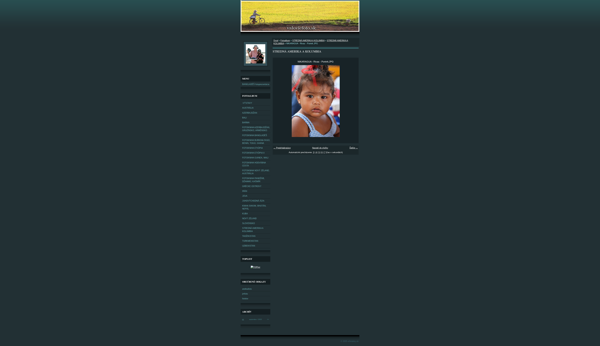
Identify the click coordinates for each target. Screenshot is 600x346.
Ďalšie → (354, 148)
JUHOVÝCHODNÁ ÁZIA (253, 201)
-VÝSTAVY (247, 103)
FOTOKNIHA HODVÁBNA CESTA (254, 164)
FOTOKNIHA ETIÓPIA (252, 148)
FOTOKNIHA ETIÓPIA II (253, 153)
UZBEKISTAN (248, 246)
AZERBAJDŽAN (249, 113)
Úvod (275, 40)
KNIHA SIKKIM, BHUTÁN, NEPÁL (254, 207)
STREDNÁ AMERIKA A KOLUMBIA (308, 40)
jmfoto (245, 294)
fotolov (245, 298)
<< (243, 319)
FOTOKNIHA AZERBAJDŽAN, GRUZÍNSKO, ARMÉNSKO (256, 129)
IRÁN (244, 191)
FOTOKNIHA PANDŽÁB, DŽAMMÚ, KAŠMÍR (253, 179)
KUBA (245, 213)
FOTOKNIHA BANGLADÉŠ (254, 135)
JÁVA (244, 196)
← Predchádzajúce (282, 148)
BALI (244, 118)
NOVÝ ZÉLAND (249, 218)
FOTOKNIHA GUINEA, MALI (255, 158)
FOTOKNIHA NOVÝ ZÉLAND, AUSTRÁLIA (256, 172)
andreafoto (247, 289)
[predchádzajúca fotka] (277, 101)
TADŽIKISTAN (248, 236)
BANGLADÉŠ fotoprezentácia (255, 84)
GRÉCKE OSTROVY (251, 186)
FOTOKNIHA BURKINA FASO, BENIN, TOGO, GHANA (256, 141)
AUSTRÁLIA (248, 108)
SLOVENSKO (248, 223)
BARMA (246, 122)
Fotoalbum (285, 40)
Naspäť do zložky (320, 148)
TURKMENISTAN (250, 241)
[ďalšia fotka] (353, 101)
